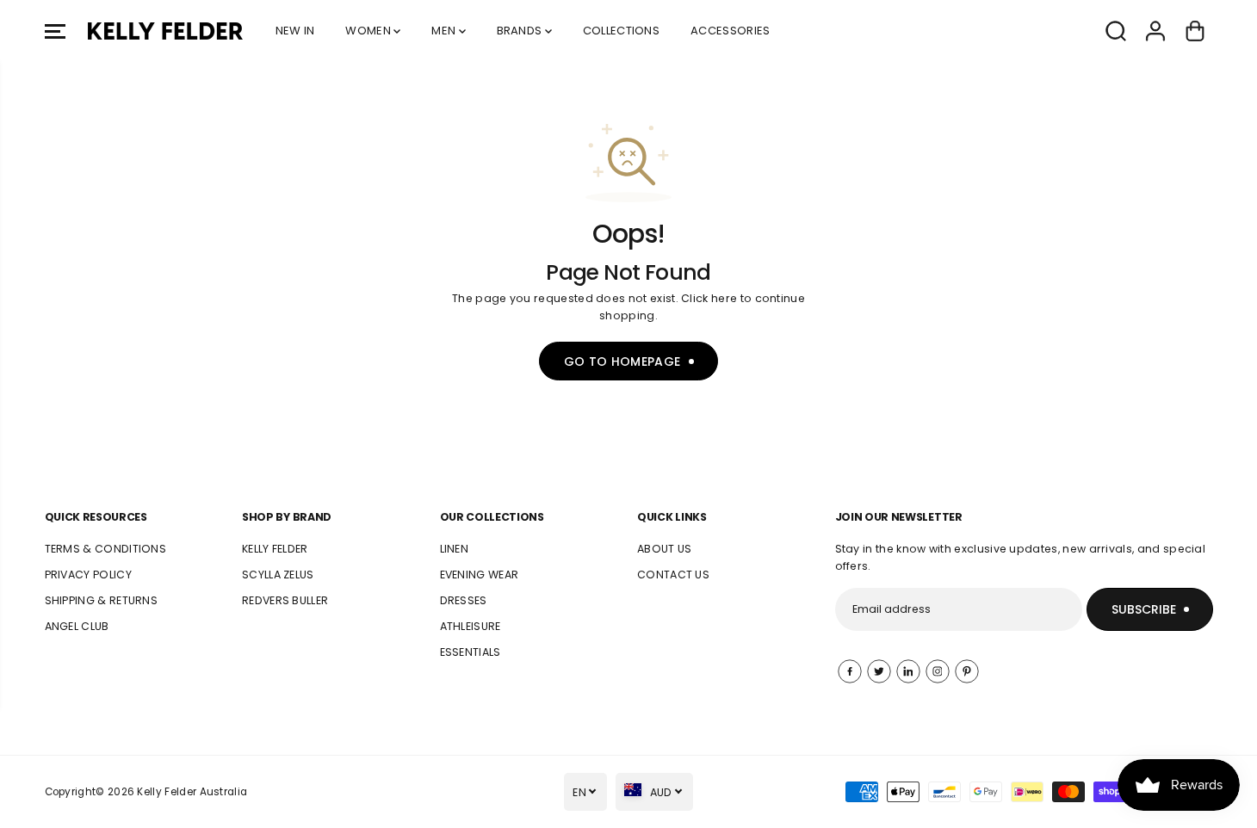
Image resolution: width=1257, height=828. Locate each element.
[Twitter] (879, 671)
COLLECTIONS (621, 30)
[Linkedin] (908, 671)
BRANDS (521, 30)
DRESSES (463, 600)
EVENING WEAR (479, 574)
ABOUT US (664, 548)
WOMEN (369, 30)
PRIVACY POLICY (88, 574)
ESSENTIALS (470, 652)
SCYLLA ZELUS (278, 574)
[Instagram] (937, 671)
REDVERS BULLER (285, 600)
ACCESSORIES (730, 30)
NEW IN (295, 30)
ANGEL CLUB (77, 626)
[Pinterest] (966, 671)
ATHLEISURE (470, 626)
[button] (55, 31)
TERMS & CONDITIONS (106, 548)
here (724, 298)
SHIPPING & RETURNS (101, 600)
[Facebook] (849, 671)
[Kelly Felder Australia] (165, 31)
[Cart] (1195, 31)
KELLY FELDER (275, 548)
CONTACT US (673, 574)
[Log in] (1155, 31)
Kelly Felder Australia (192, 792)
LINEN (454, 548)
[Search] (1116, 31)
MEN (444, 30)
